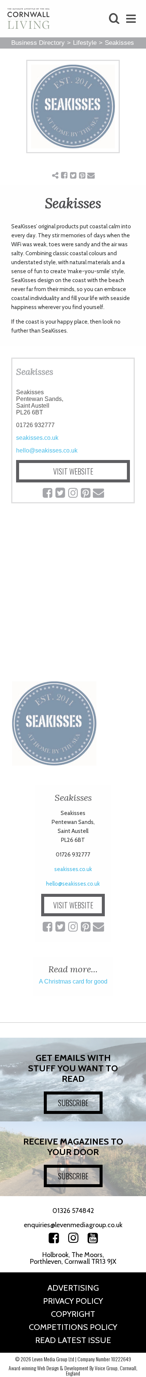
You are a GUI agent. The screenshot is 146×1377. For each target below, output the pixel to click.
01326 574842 (73, 1210)
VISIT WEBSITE (73, 471)
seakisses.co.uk (37, 438)
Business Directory (38, 42)
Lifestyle (85, 42)
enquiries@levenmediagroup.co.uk (73, 1225)
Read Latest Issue (73, 1340)
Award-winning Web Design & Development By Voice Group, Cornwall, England (73, 1370)
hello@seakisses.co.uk (46, 450)
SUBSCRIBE (73, 1102)
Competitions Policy (73, 1327)
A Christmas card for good (73, 981)
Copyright (73, 1314)
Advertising (73, 1288)
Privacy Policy (73, 1301)
